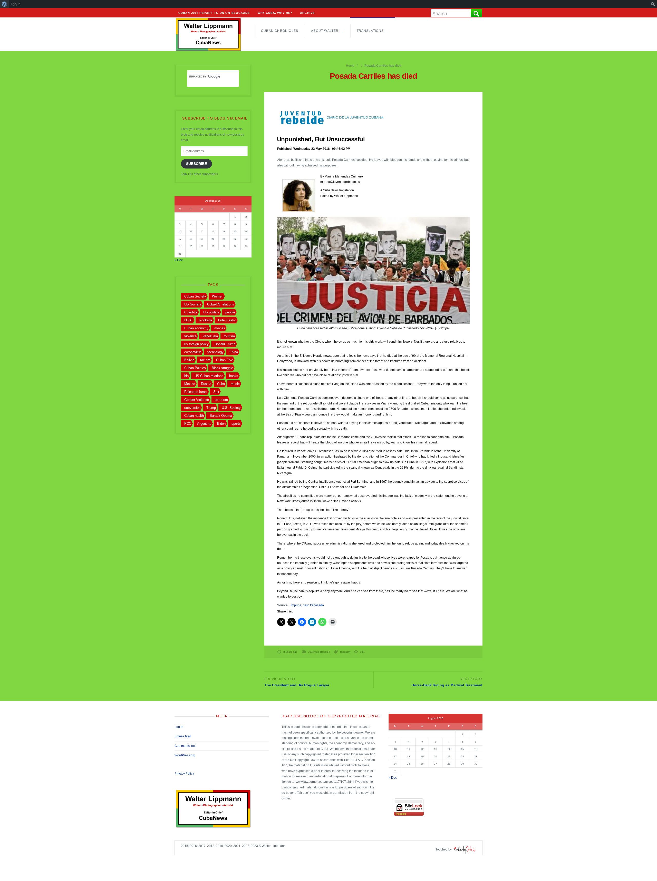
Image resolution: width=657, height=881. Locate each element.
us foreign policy (196, 344)
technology (215, 352)
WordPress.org (185, 755)
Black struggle (222, 368)
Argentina (204, 423)
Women (217, 296)
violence (190, 336)
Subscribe (196, 164)
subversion (192, 408)
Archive (307, 12)
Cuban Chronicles (279, 31)
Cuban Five (224, 360)
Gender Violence (196, 400)
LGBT (188, 320)
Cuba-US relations (220, 304)
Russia (206, 384)
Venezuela (210, 336)
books (233, 376)
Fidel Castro (227, 320)
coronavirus (192, 352)
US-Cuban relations (209, 376)
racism (205, 360)
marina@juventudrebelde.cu (340, 182)
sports (236, 423)
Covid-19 (190, 312)
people (230, 312)
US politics (211, 312)
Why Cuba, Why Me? (275, 12)
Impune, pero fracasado (307, 605)
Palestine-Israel (195, 392)
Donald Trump (225, 344)
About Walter (325, 31)
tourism (229, 336)
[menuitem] (4, 4)
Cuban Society (195, 296)
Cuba (221, 384)
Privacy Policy (184, 773)
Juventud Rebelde (319, 651)
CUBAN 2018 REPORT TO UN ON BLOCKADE (214, 12)
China (233, 352)
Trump (211, 408)
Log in (179, 727)
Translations (370, 31)
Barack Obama (221, 416)
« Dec (179, 260)
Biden (221, 423)
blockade (205, 320)
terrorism (345, 651)
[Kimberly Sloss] (464, 849)
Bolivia (189, 360)
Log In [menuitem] (16, 4)
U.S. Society (231, 408)
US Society (192, 304)
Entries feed (183, 736)
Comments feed (186, 746)
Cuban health (194, 416)
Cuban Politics (195, 368)
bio (186, 376)
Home (350, 65)
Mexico (189, 384)
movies (219, 328)
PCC (187, 423)
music (235, 384)
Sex (216, 392)
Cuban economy (196, 328)
